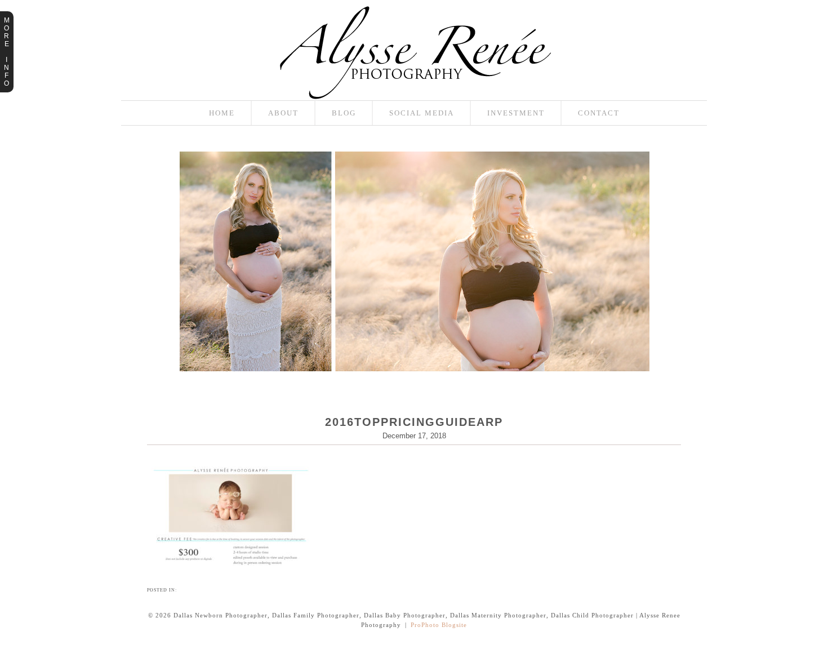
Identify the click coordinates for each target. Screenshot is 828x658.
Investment (516, 113)
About (283, 113)
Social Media (421, 113)
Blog (344, 113)
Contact (599, 113)
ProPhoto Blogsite (439, 624)
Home (222, 113)
